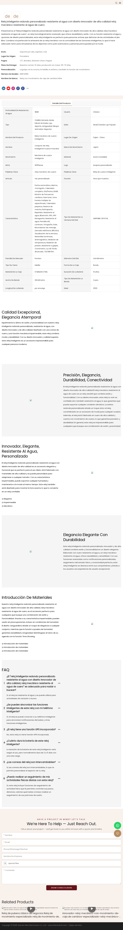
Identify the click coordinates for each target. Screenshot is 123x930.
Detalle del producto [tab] (61, 103)
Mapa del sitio (75, 925)
